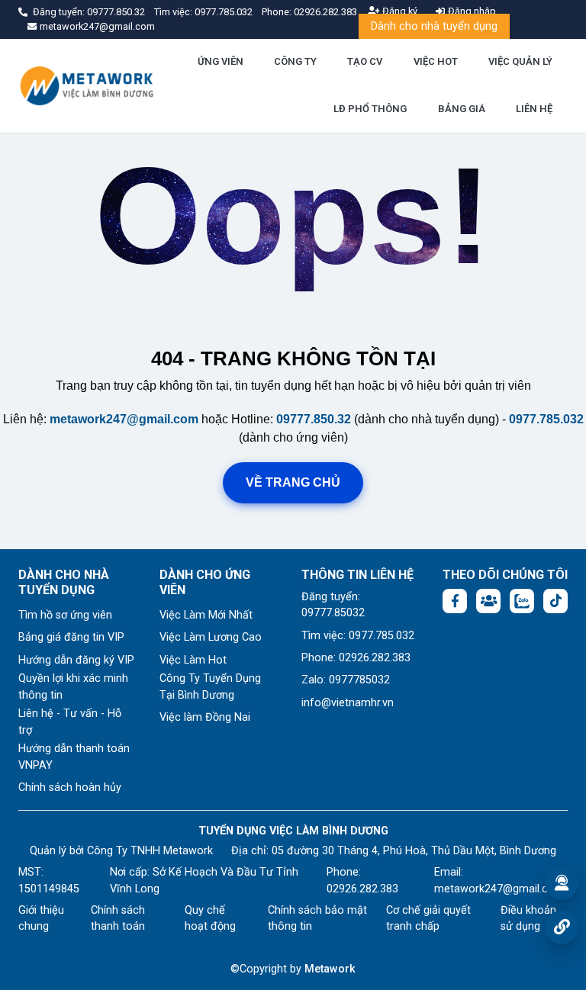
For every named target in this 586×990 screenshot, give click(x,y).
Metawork (330, 969)
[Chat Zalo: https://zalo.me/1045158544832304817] (522, 601)
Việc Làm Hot (193, 660)
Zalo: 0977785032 (345, 679)
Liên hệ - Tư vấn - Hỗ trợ (69, 722)
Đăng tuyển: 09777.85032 (333, 605)
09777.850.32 (117, 12)
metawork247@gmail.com (124, 419)
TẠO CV (364, 61)
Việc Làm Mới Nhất (206, 615)
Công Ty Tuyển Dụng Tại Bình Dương (210, 687)
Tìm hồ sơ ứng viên (65, 615)
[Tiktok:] (555, 601)
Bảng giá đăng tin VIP (71, 637)
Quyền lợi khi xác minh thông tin (73, 687)
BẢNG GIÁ (461, 108)
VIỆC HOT (436, 61)
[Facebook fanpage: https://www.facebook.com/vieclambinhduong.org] (455, 601)
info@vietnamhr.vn (347, 702)
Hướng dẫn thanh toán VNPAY (74, 757)
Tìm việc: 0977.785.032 (357, 635)
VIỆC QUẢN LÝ (520, 61)
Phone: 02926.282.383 (356, 657)
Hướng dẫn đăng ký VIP (76, 660)
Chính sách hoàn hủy (69, 787)
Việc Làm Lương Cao (210, 637)
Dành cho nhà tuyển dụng (434, 26)
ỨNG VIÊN (220, 61)
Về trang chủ (293, 482)
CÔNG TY (295, 61)
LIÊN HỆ (534, 108)
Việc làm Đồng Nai (204, 717)
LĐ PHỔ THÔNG (370, 108)
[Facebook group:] (488, 601)
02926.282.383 (325, 12)
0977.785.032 (225, 12)
